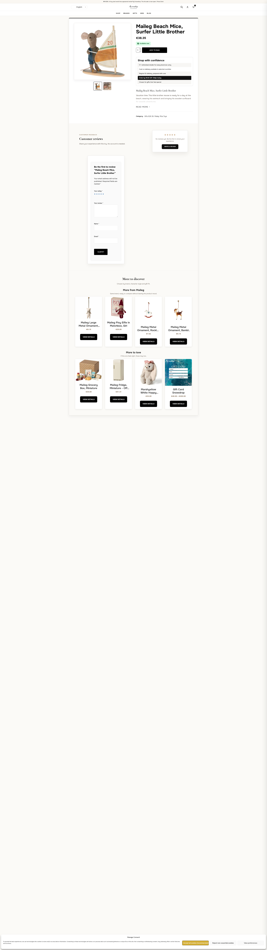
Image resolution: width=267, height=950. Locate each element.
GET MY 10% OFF (133, 486)
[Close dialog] (155, 455)
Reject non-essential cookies (223, 943)
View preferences (250, 943)
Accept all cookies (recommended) (195, 943)
